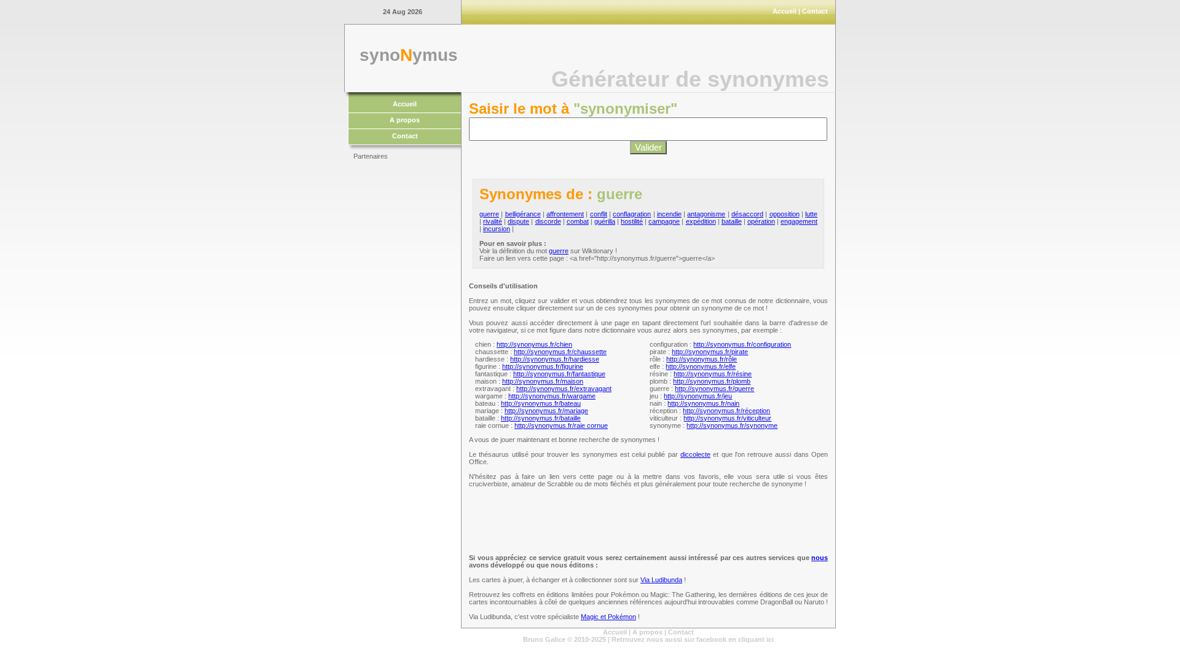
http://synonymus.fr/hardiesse (554, 359)
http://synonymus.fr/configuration (742, 344)
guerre (489, 214)
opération (761, 221)
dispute (518, 221)
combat (578, 221)
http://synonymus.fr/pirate (710, 351)
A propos (405, 120)
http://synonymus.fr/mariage (546, 410)
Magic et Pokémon (608, 616)
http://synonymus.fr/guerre (714, 388)
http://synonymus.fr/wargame (552, 396)
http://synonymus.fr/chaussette (560, 351)
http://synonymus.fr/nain (703, 403)
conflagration (632, 214)
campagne (664, 221)
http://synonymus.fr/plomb (711, 381)
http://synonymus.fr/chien (534, 344)
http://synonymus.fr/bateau (541, 403)
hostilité (632, 221)
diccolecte (695, 454)
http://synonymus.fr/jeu (698, 396)
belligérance (523, 214)
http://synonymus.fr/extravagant (564, 388)
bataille (732, 221)
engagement (799, 221)
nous (819, 557)
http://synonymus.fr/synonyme (731, 425)
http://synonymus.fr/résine (713, 373)
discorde (548, 221)
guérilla (604, 221)
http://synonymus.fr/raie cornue (561, 425)
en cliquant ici (751, 639)
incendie (669, 214)
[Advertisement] (402, 350)
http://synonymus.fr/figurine (542, 366)
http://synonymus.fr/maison (542, 381)
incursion (496, 228)
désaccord (747, 214)
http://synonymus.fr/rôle (701, 359)
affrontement (565, 214)
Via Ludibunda (661, 579)
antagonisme (706, 214)
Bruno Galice (544, 639)
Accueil (784, 11)
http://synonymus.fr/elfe (701, 366)
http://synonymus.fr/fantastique (559, 373)
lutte (811, 214)
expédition (701, 221)
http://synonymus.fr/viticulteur (727, 418)
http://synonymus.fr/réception (726, 410)
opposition (784, 214)
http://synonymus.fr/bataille (541, 418)
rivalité (492, 221)
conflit (598, 214)
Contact (815, 11)
